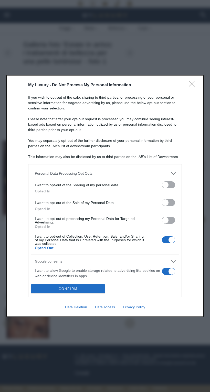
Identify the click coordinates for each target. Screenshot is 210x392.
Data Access (105, 307)
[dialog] (105, 196)
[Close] (193, 85)
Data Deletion (76, 307)
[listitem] (105, 173)
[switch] (168, 184)
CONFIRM (68, 289)
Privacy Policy (134, 307)
